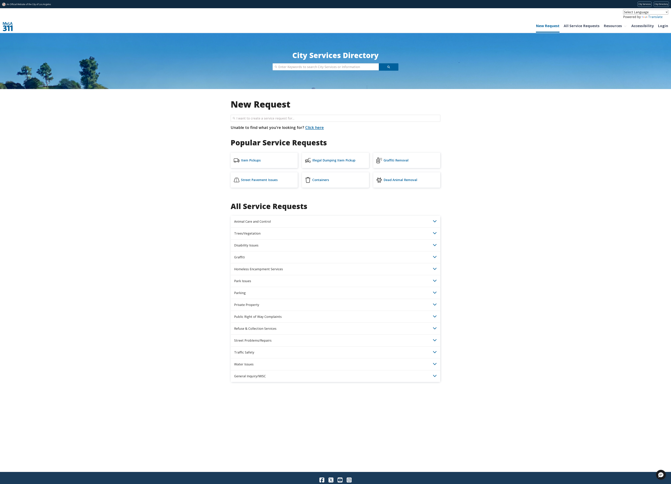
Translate (655, 17)
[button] (661, 475)
